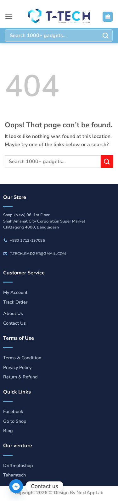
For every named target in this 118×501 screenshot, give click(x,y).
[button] (8, 16)
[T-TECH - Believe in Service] (59, 16)
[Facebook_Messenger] (16, 486)
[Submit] (105, 35)
